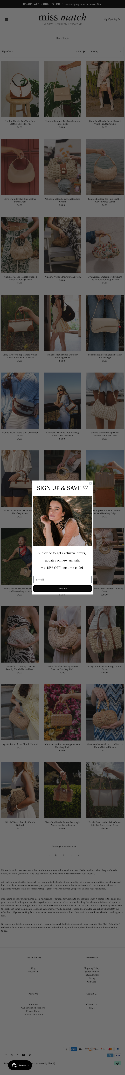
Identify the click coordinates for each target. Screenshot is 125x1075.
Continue (62, 588)
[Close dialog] (90, 483)
